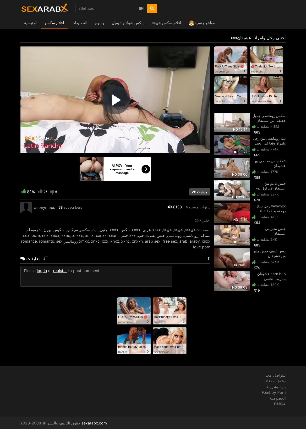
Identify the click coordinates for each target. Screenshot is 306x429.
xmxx (84, 241)
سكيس (59, 229)
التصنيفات (79, 22)
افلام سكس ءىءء (166, 22)
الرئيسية (30, 22)
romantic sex (50, 241)
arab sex (152, 241)
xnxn (113, 235)
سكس (85, 229)
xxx (105, 241)
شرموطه (34, 229)
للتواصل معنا (275, 375)
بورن (47, 229)
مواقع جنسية (204, 22)
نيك (95, 229)
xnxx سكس (130, 229)
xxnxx (101, 235)
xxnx (65, 235)
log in (42, 270)
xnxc (95, 241)
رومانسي (191, 235)
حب (141, 235)
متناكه (205, 235)
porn (36, 235)
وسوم (99, 22)
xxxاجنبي (128, 235)
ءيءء (167, 229)
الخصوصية (277, 398)
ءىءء (178, 229)
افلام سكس (54, 22)
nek (45, 235)
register (60, 270)
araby (195, 241)
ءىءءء (190, 229)
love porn (201, 247)
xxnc (125, 241)
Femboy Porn (274, 392)
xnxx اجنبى (109, 229)
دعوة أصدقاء (275, 381)
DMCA (280, 403)
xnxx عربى (151, 229)
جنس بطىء (155, 235)
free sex (170, 241)
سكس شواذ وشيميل (128, 22)
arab (183, 241)
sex (26, 235)
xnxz (114, 241)
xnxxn (137, 241)
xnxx (55, 235)
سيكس (72, 229)
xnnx (89, 235)
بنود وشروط (276, 386)
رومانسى (174, 235)
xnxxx (77, 235)
